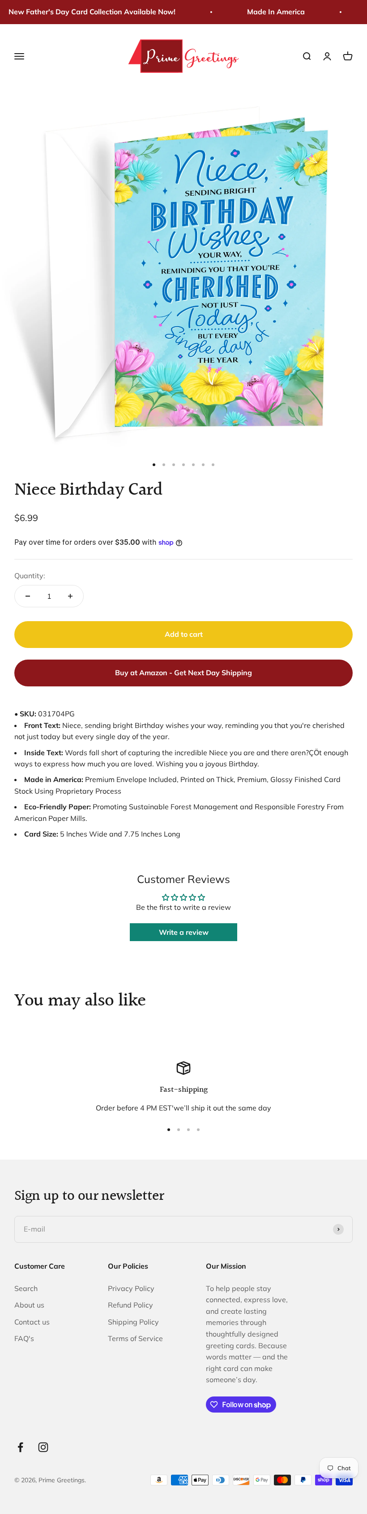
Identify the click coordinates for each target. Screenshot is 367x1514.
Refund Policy (130, 1304)
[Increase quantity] (70, 596)
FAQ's (24, 1338)
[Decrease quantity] (28, 596)
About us (29, 1304)
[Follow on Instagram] (43, 1447)
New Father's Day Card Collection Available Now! (84, 11)
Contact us (32, 1321)
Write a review (184, 932)
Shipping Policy (133, 1321)
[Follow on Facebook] (20, 1447)
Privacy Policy (131, 1288)
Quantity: (29, 575)
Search (26, 1288)
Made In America (268, 11)
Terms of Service (135, 1338)
